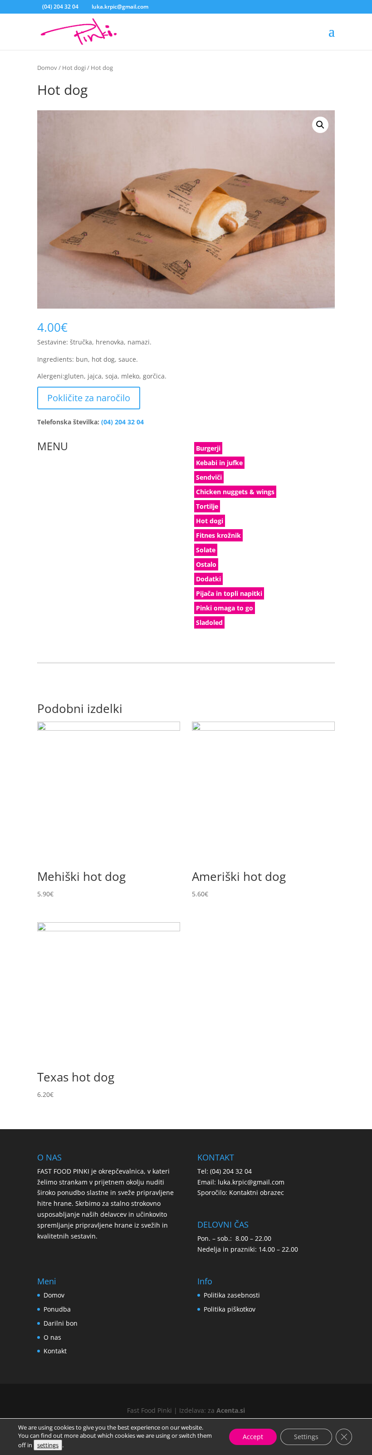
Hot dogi (74, 68)
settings (48, 1445)
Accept (253, 1436)
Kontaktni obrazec (256, 1192)
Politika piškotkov (229, 1309)
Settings (306, 1436)
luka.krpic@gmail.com (251, 1182)
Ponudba (57, 1309)
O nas (52, 1337)
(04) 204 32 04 (60, 6)
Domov (47, 68)
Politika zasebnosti (232, 1295)
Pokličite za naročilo (88, 398)
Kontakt (55, 1351)
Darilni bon (61, 1323)
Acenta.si (230, 1410)
